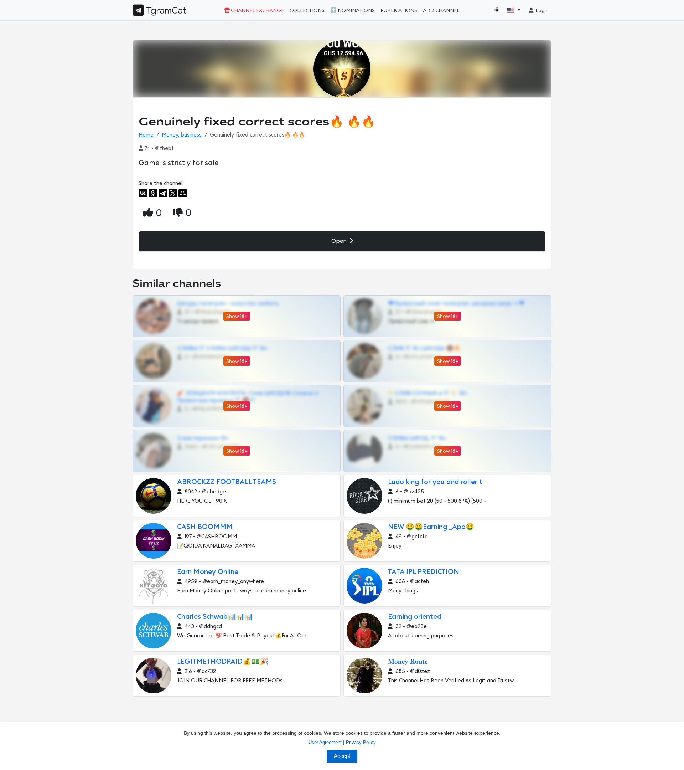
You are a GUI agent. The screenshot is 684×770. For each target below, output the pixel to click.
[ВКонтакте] (143, 193)
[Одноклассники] (153, 193)
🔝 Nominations (352, 10)
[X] (173, 193)
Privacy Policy (361, 742)
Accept (342, 756)
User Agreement (325, 742)
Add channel (441, 10)
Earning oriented (414, 617)
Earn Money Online (207, 572)
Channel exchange (257, 10)
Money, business (182, 135)
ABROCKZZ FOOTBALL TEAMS (226, 482)
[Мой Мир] (182, 193)
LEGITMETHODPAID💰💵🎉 (222, 661)
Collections (307, 10)
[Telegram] (163, 193)
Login (541, 10)
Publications (398, 10)
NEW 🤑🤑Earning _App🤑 (431, 527)
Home (146, 135)
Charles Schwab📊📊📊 (215, 617)
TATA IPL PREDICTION (423, 572)
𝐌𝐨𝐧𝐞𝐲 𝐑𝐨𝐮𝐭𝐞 (408, 661)
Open (339, 241)
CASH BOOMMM (205, 527)
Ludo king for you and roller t (435, 482)
